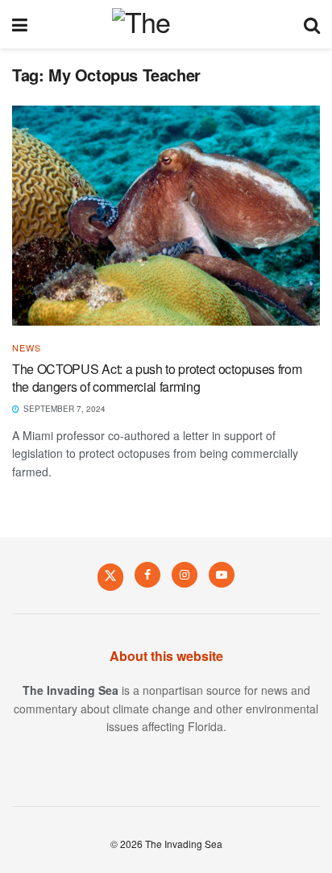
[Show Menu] (19, 24)
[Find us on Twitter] (110, 576)
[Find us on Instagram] (184, 575)
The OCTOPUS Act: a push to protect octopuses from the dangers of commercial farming (156, 378)
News (26, 347)
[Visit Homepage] (165, 24)
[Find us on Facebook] (147, 575)
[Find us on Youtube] (221, 575)
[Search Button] (312, 24)
